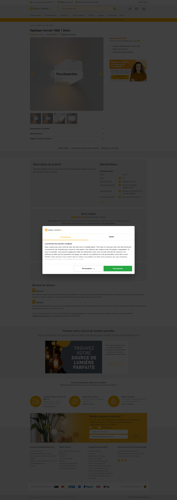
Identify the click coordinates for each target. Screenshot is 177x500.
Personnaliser (87, 268)
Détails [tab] (111, 237)
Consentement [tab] (65, 237)
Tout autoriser (118, 268)
